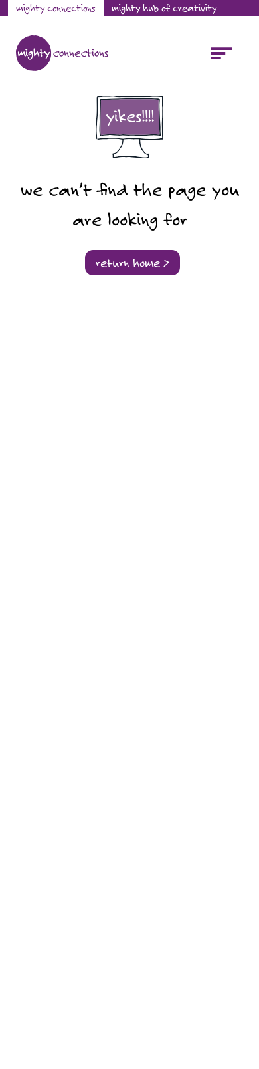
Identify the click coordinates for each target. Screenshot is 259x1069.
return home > (132, 262)
